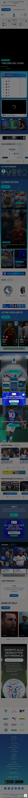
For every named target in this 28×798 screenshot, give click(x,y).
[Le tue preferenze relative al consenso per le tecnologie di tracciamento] (25, 795)
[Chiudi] (23, 395)
